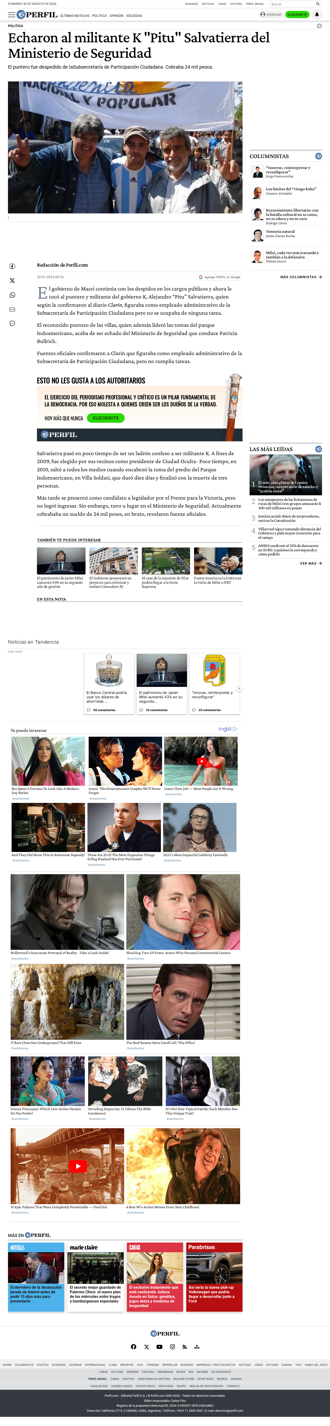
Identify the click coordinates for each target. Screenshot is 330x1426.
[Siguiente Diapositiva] (239, 688)
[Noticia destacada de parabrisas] (214, 1248)
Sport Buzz (205, 1379)
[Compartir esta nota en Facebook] (12, 266)
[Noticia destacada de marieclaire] (95, 1248)
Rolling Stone (183, 1379)
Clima (113, 1365)
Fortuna (148, 1372)
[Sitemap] (196, 1347)
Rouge (181, 1372)
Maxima (236, 1379)
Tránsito (233, 1386)
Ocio (140, 1365)
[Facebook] (133, 1347)
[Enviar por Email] (12, 309)
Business (192, 4)
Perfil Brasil (255, 4)
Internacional (95, 1365)
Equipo (181, 1386)
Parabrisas (165, 1372)
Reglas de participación (206, 1386)
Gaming (286, 1365)
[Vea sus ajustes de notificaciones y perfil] (317, 14)
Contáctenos (145, 1386)
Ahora (7, 1365)
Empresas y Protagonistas (216, 1365)
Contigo (128, 1379)
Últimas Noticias (74, 16)
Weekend (133, 1372)
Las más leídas (271, 448)
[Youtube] (159, 1347)
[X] (146, 1347)
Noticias (208, 4)
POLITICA (15, 26)
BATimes (202, 1372)
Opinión (116, 16)
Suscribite (297, 15)
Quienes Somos (121, 1386)
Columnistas (269, 156)
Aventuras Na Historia (154, 1379)
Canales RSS (99, 1386)
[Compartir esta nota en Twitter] (12, 280)
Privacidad (165, 1386)
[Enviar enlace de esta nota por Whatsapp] (12, 295)
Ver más (308, 563)
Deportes (127, 1365)
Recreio (222, 1379)
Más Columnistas (298, 277)
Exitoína (236, 4)
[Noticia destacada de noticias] (36, 1248)
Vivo (298, 1365)
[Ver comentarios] (318, 27)
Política (99, 16)
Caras (222, 4)
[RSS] (185, 1347)
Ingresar (273, 14)
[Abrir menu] (11, 15)
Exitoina (272, 1365)
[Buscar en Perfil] (318, 4)
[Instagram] (172, 1347)
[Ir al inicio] (36, 14)
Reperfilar (169, 1365)
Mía (191, 1372)
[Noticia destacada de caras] (155, 1248)
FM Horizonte (221, 1372)
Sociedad (134, 16)
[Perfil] (37, 1235)
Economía (59, 1365)
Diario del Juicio (316, 1365)
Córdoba (153, 1365)
